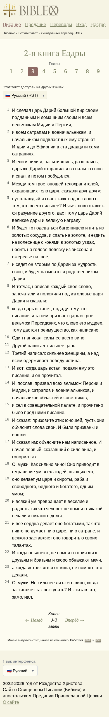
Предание (35, 24)
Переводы (61, 24)
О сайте (11, 702)
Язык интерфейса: (20, 661)
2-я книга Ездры (55, 53)
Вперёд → (74, 620)
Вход (81, 24)
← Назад (33, 620)
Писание (12, 24)
